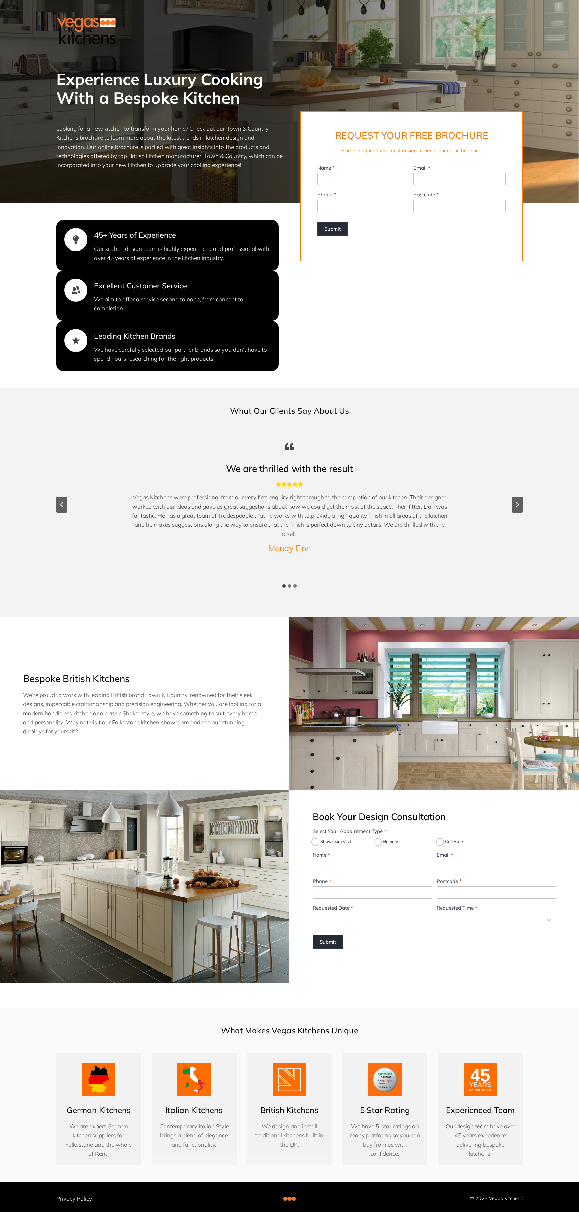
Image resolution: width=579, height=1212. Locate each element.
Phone (326, 194)
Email (421, 167)
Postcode (426, 194)
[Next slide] (517, 505)
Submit (332, 229)
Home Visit (393, 841)
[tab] (284, 586)
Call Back (454, 841)
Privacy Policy (74, 1198)
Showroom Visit (335, 841)
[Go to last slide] (61, 505)
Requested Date (333, 907)
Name (326, 167)
